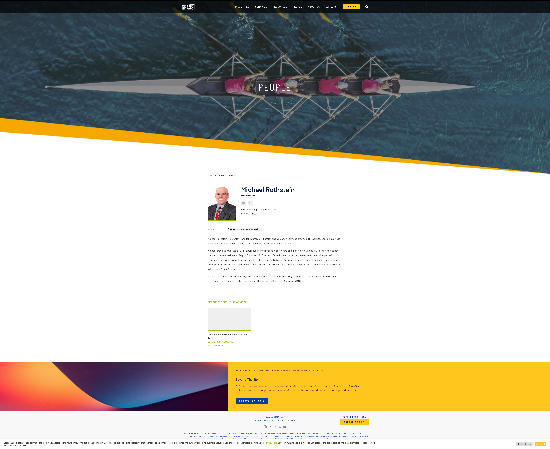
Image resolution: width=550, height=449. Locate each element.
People (211, 175)
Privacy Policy (271, 443)
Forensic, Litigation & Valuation (244, 229)
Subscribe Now (354, 422)
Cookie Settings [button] (524, 444)
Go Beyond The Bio (251, 401)
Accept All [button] (540, 444)
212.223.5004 (248, 214)
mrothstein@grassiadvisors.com (258, 209)
